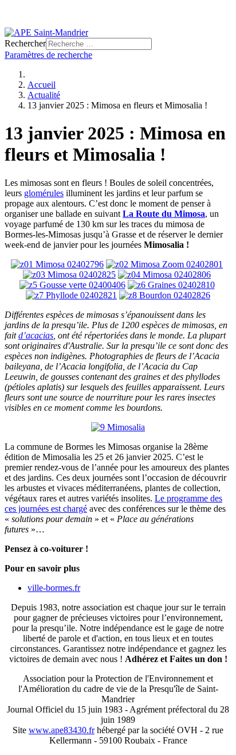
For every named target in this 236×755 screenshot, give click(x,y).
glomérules (44, 193)
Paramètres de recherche (48, 55)
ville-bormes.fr (53, 588)
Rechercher (25, 43)
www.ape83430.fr (62, 730)
